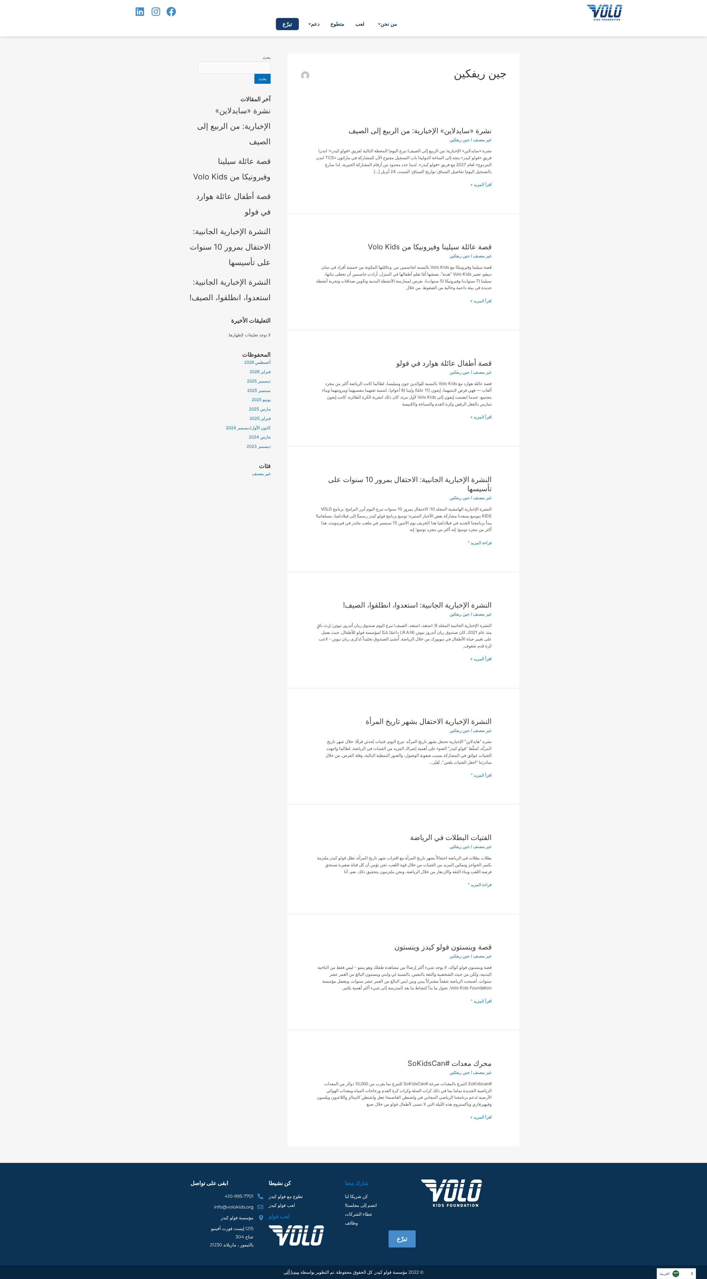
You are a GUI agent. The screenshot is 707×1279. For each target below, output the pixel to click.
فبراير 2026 (260, 371)
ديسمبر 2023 (259, 446)
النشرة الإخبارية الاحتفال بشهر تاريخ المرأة (429, 721)
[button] (386, 24)
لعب (359, 24)
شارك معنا (357, 1183)
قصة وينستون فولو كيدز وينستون (443, 947)
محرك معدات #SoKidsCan (450, 1063)
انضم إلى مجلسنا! (361, 1205)
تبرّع (287, 24)
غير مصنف (482, 139)
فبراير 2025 (260, 418)
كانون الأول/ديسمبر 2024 (248, 427)
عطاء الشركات (359, 1214)
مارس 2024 (260, 437)
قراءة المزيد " (480, 542)
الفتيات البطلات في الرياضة (451, 837)
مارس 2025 (260, 409)
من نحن (389, 24)
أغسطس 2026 (257, 362)
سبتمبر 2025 (259, 390)
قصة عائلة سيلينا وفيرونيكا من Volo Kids (430, 246)
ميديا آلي (291, 1272)
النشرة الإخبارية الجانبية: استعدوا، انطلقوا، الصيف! (417, 605)
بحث (267, 57)
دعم (315, 24)
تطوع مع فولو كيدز (286, 1196)
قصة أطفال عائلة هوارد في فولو (444, 363)
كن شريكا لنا (356, 1196)
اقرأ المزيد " (481, 775)
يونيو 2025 (261, 399)
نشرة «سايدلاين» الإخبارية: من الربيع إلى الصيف (420, 130)
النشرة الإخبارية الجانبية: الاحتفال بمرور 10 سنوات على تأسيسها (230, 247)
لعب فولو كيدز (282, 1205)
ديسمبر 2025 (259, 381)
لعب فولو (279, 1216)
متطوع (337, 24)
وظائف (351, 1223)
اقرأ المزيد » (481, 184)
